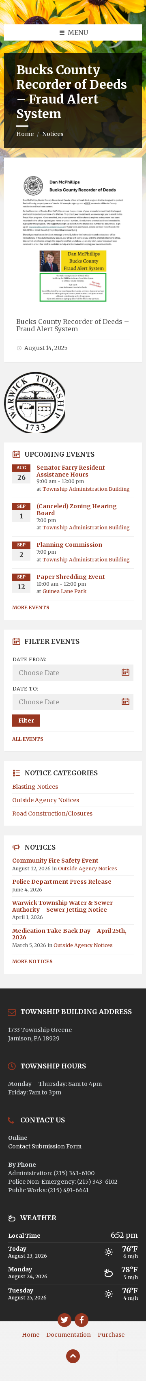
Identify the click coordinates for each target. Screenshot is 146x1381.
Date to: (26, 689)
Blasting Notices (35, 786)
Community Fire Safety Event (55, 860)
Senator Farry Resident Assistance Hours (70, 471)
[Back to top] (73, 1356)
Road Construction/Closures (52, 813)
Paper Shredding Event (70, 576)
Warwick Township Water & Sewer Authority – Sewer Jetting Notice (62, 906)
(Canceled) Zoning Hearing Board (76, 510)
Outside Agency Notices (45, 800)
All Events (27, 739)
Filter (26, 720)
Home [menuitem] (30, 1334)
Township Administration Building (86, 489)
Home (25, 134)
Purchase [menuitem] (111, 1334)
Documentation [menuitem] (68, 1334)
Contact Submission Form (45, 1146)
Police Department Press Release (62, 881)
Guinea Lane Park (64, 591)
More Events (30, 607)
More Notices (32, 961)
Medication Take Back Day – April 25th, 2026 (69, 934)
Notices (52, 134)
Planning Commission (69, 544)
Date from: (30, 659)
